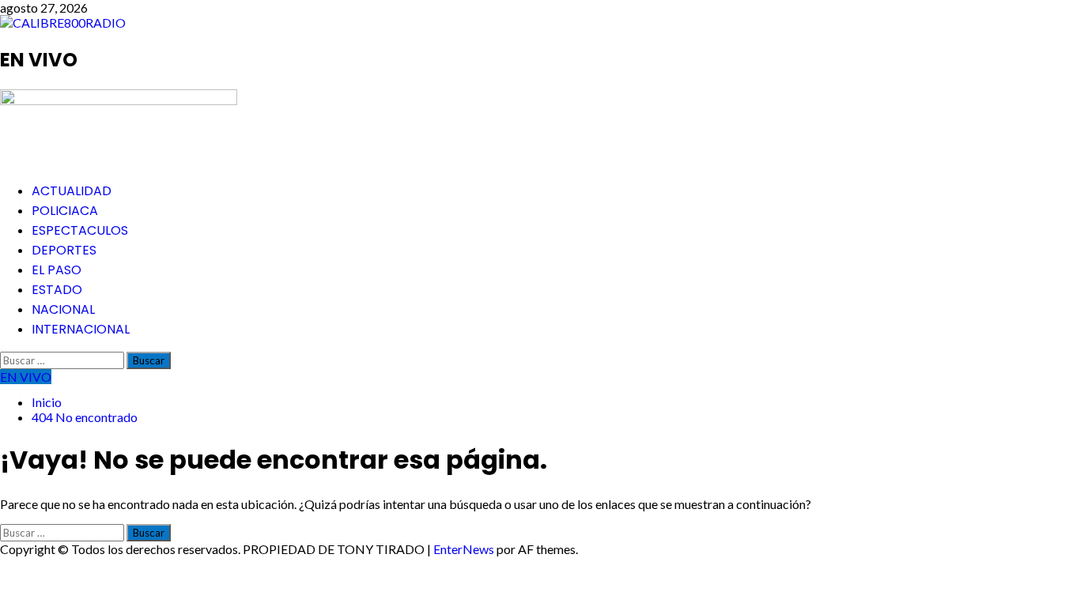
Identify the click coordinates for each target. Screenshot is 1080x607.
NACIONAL (63, 309)
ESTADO (57, 290)
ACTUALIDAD (71, 191)
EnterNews (463, 548)
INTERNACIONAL (81, 329)
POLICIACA (65, 211)
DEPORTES (64, 250)
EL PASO (56, 270)
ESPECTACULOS (80, 230)
